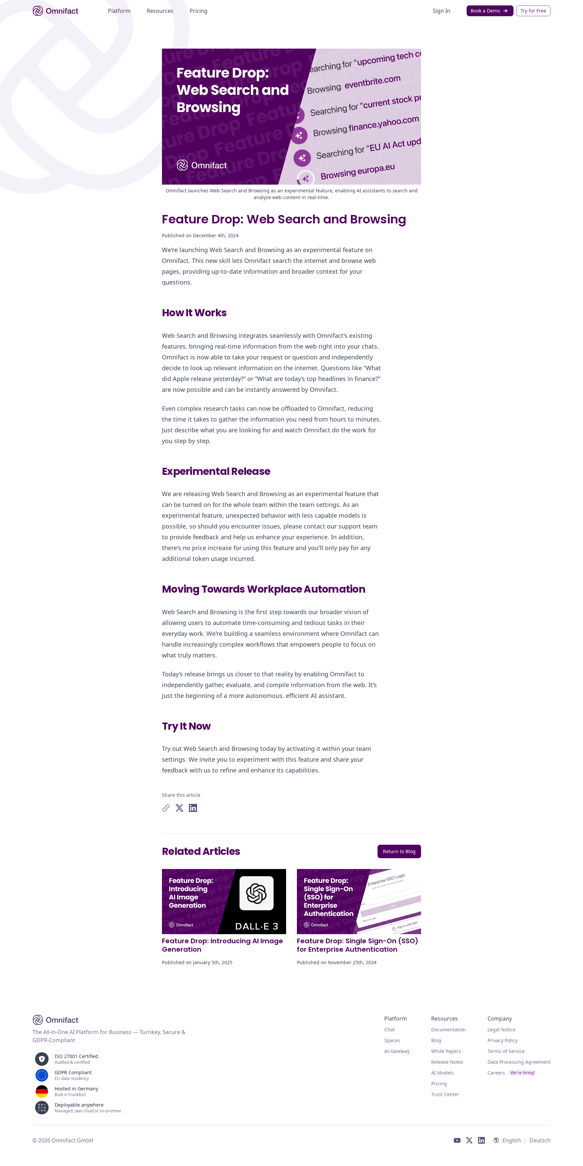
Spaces (392, 1040)
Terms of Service (506, 1051)
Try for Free (533, 10)
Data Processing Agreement (519, 1062)
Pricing (439, 1083)
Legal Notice (502, 1029)
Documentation (448, 1029)
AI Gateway (397, 1051)
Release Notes (447, 1062)
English (511, 1140)
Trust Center (445, 1094)
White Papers (446, 1051)
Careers (511, 1072)
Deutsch (540, 1140)
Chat (389, 1029)
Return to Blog (399, 851)
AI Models (442, 1072)
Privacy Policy (503, 1040)
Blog (436, 1040)
